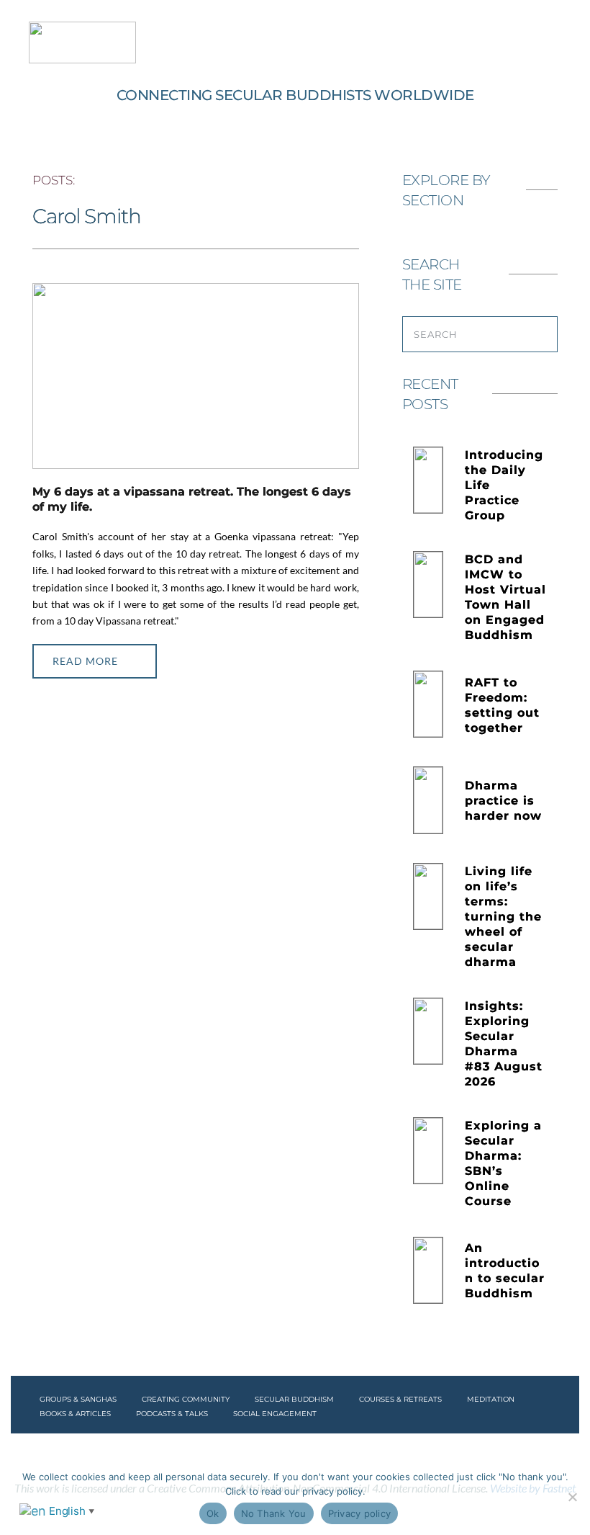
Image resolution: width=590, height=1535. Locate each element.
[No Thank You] (572, 1497)
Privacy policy (359, 1513)
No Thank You (274, 1513)
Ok (212, 1513)
